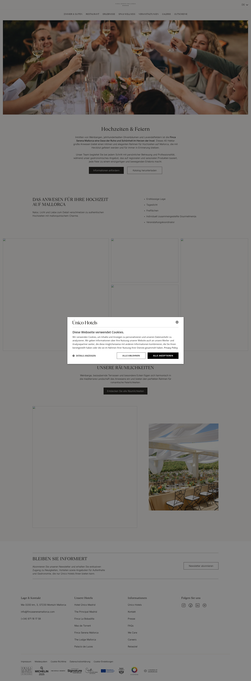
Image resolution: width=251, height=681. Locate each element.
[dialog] (125, 340)
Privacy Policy (171, 347)
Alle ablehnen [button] (131, 355)
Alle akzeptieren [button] (163, 355)
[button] (84, 355)
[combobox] (177, 322)
